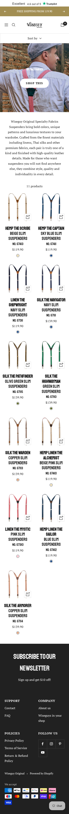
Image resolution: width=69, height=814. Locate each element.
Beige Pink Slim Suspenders (51, 462)
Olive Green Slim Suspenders (18, 384)
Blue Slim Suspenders (51, 539)
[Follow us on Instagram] (51, 744)
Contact (10, 708)
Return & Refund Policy (16, 758)
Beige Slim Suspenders (17, 236)
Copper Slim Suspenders (17, 460)
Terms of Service (16, 748)
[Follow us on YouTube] (42, 752)
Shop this (34, 83)
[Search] (13, 25)
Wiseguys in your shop (50, 718)
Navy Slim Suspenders (17, 310)
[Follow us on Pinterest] (60, 744)
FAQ (7, 715)
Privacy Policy (14, 740)
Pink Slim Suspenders (17, 537)
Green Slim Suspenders (51, 386)
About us (44, 708)
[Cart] (62, 25)
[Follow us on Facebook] (42, 744)
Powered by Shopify (41, 773)
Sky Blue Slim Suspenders (51, 236)
